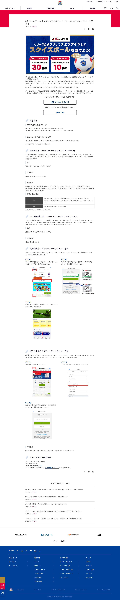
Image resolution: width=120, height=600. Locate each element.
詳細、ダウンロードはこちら (60, 102)
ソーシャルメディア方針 (104, 590)
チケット (89, 1)
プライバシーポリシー (81, 590)
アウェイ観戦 (38, 581)
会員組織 (92, 8)
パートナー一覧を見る (59, 541)
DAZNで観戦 (37, 577)
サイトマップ (37, 590)
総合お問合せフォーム (52, 468)
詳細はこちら (60, 112)
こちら (40, 466)
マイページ (110, 8)
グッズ (108, 1)
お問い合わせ (20, 590)
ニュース (72, 8)
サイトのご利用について (58, 590)
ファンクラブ (98, 1)
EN (114, 1)
